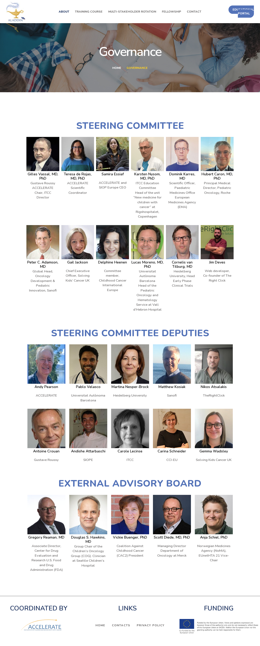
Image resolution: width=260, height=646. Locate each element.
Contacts (121, 625)
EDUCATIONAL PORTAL (243, 11)
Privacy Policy (151, 625)
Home (116, 68)
